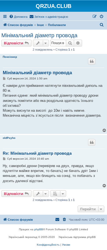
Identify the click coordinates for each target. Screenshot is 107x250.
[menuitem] (18, 16)
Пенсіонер (10, 56)
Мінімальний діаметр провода (39, 35)
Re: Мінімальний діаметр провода (37, 153)
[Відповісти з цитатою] (91, 61)
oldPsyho (9, 137)
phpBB (38, 229)
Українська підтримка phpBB (77, 236)
